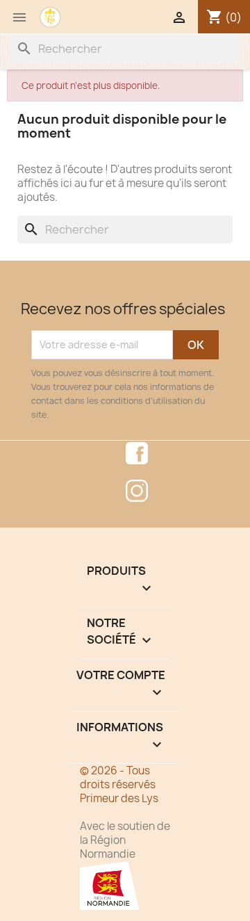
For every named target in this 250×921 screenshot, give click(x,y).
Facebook (137, 453)
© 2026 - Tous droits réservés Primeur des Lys (119, 784)
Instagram (137, 491)
